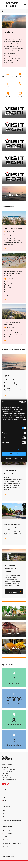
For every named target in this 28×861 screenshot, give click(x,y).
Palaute (5, 794)
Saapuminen (6, 817)
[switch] (24, 433)
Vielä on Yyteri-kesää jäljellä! (13, 228)
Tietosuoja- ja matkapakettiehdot (12, 820)
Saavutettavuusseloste (8, 856)
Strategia (5, 840)
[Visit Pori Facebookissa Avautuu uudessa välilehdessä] (3, 784)
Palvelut (5, 797)
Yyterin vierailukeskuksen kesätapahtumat (12, 323)
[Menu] (24, 4)
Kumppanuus (6, 830)
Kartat (5, 814)
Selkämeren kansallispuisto (13, 591)
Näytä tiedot (20, 449)
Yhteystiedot (6, 800)
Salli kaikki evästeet (14, 453)
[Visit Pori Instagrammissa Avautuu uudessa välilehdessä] (5, 784)
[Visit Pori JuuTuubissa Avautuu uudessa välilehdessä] (8, 784)
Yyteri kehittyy (7, 846)
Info (4, 810)
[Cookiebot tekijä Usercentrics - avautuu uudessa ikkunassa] (19, 402)
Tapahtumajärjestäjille (9, 833)
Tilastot (5, 836)
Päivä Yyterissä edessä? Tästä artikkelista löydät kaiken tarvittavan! (13, 273)
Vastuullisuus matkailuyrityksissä (12, 843)
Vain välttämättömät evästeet (14, 458)
